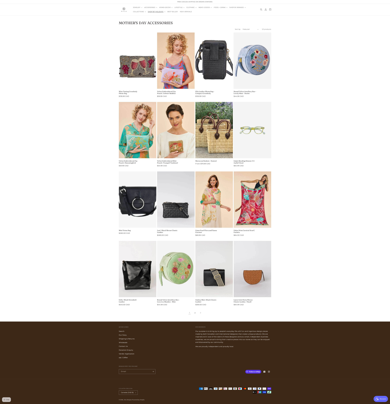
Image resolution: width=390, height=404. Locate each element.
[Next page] (200, 313)
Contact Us (123, 346)
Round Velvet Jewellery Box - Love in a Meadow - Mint (168, 301)
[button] (137, 7)
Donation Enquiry (126, 350)
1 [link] (189, 313)
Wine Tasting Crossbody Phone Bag (128, 92)
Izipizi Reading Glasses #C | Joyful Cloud (244, 162)
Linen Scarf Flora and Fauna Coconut (206, 231)
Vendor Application (126, 354)
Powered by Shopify (138, 399)
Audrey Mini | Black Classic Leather (205, 301)
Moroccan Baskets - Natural (206, 161)
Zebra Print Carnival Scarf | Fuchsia (244, 231)
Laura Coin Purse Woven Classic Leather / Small (243, 301)
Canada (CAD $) (127, 392)
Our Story (123, 335)
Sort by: (238, 29)
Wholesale (123, 342)
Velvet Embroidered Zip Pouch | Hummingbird (128, 162)
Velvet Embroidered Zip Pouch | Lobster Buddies (166, 92)
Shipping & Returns (127, 339)
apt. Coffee (123, 358)
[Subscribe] (153, 371)
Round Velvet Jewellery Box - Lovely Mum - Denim (245, 92)
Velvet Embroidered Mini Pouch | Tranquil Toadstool (167, 162)
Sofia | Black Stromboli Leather (128, 301)
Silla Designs (128, 399)
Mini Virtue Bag (125, 230)
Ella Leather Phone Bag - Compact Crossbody (204, 92)
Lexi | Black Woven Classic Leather (167, 231)
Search (121, 331)
